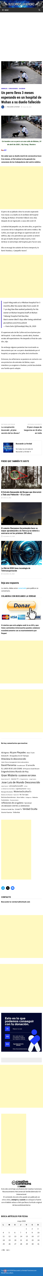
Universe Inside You (7, 809)
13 (15, 1236)
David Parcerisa (8, 765)
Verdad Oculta (30, 809)
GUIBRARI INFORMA (27, 775)
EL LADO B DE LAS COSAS (11, 768)
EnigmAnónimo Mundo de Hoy (14, 771)
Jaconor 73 (14, 779)
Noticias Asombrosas (8, 797)
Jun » (8, 1250)
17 (38, 1236)
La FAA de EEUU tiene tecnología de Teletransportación (15, 569)
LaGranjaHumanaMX (16, 786)
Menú (6, 10)
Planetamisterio (14, 800)
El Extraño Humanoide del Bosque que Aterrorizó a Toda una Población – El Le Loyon (21, 493)
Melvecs (29, 788)
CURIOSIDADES (13, 88)
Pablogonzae (28, 797)
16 (33, 1236)
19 (9, 1240)
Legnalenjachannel (21, 789)
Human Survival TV (5, 779)
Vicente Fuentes (6, 812)
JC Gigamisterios (23, 779)
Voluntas (16, 812)
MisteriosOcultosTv (22, 791)
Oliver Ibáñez (21, 797)
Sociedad (22, 88)
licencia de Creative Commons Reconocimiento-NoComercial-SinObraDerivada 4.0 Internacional (22, 1191)
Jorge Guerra (32, 779)
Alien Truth (30, 753)
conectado (22, 588)
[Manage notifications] (5, 1270)
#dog (10, 302)
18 (4, 1240)
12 (9, 1236)
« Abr (3, 1250)
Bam (11, 1273)
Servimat (28, 803)
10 (38, 1232)
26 (9, 1244)
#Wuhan (25, 302)
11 (4, 1236)
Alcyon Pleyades (18, 752)
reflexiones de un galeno (12, 802)
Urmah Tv (18, 809)
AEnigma (5, 752)
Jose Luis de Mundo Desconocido (20, 782)
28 (21, 1244)
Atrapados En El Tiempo (19, 756)
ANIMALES (4, 88)
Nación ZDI (16, 794)
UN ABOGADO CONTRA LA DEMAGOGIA (15, 806)
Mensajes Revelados (7, 792)
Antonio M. (5, 756)
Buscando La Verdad (13, 107)
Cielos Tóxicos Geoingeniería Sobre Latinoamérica (15, 762)
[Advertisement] (21, 34)
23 (33, 1240)
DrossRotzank (21, 765)
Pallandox (35, 797)
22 (27, 1240)
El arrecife (30, 765)
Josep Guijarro (4, 786)
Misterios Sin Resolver (7, 794)
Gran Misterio (9, 775)
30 (33, 1244)
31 (38, 1244)
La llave (25, 786)
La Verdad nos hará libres (8, 788)
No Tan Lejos (24, 795)
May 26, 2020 (30, 326)
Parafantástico (5, 800)
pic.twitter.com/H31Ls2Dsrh (15, 323)
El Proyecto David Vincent (31, 769)
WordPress (5, 1273)
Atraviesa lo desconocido (13, 758)
